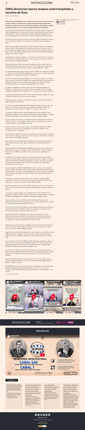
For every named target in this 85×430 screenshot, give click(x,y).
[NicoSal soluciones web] (42, 426)
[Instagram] (44, 415)
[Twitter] (38, 415)
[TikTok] (46, 415)
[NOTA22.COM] (42, 417)
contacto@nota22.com (42, 422)
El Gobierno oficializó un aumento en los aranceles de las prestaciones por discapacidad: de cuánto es (14, 388)
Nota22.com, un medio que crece (72, 19)
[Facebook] (36, 415)
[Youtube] (41, 415)
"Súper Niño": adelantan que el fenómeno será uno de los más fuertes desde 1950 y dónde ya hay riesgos (70, 389)
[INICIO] (42, 2)
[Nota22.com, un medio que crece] (60, 21)
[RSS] (49, 415)
